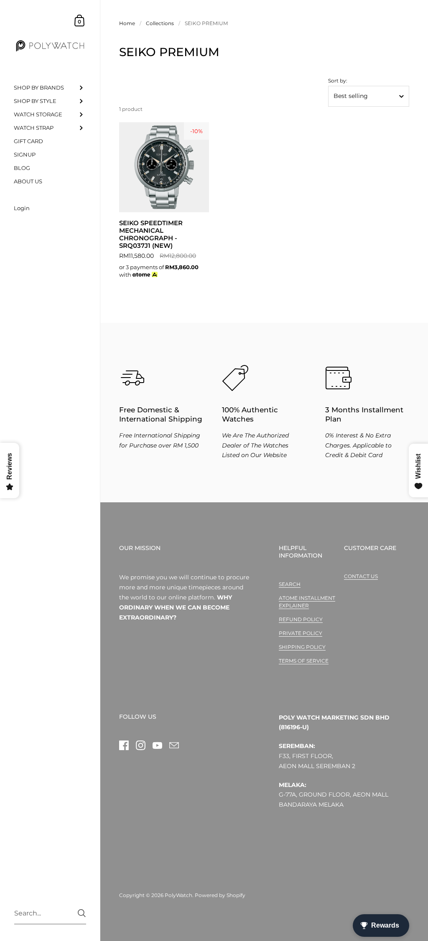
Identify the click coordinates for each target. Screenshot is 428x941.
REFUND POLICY (301, 619)
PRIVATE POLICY (300, 633)
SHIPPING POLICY (302, 647)
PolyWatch (178, 895)
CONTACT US (361, 576)
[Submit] (81, 913)
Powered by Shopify (220, 895)
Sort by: (337, 80)
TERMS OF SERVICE (304, 661)
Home (127, 23)
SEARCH (290, 584)
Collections (160, 23)
